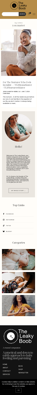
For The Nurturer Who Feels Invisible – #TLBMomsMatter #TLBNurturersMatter (17, 85)
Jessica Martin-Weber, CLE (11, 91)
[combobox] (10, 14)
